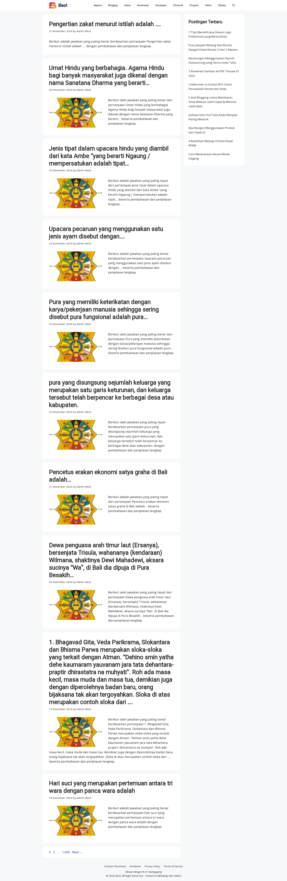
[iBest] (52, 5)
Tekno (208, 5)
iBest (62, 5)
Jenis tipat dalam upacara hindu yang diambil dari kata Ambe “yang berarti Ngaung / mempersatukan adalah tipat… (109, 156)
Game (127, 5)
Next (77, 852)
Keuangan (161, 5)
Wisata (222, 5)
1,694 (66, 852)
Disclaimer (135, 866)
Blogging (113, 5)
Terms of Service (173, 866)
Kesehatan (143, 5)
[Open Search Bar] (233, 5)
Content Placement (115, 866)
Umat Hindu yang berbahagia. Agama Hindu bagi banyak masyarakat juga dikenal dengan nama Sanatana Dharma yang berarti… (108, 75)
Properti (194, 5)
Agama (98, 5)
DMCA (177, 875)
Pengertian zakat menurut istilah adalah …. (105, 24)
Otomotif (178, 5)
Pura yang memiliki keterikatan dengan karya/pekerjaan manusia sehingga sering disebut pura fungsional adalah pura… (104, 309)
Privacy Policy (152, 866)
